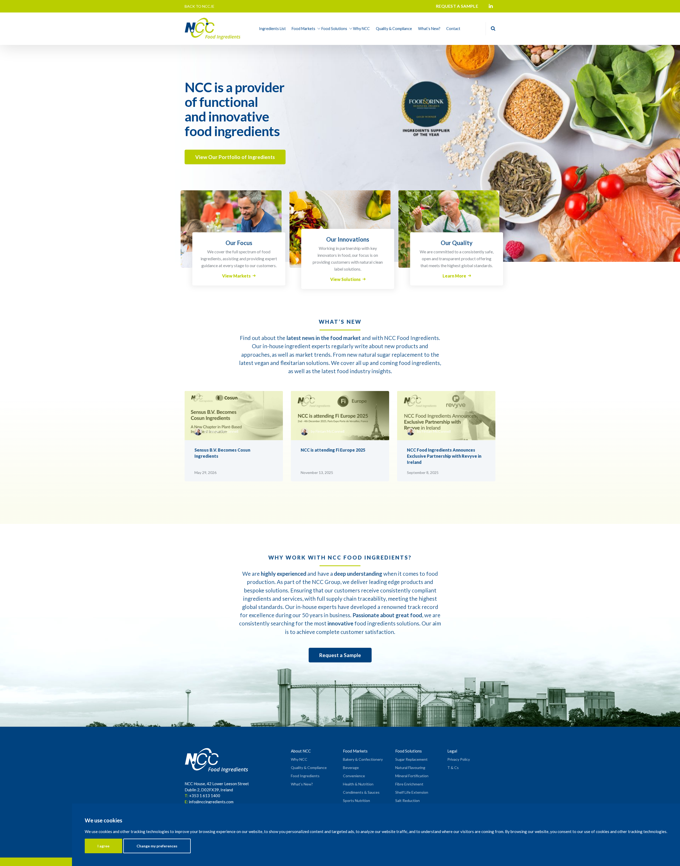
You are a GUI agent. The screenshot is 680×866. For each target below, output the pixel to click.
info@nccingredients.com (211, 801)
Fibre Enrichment (409, 784)
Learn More (454, 275)
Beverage (351, 767)
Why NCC (361, 28)
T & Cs (453, 767)
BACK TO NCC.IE (199, 6)
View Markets (236, 275)
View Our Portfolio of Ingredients (235, 157)
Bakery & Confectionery (363, 759)
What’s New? (429, 28)
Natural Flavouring (410, 767)
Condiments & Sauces (361, 792)
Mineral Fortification (411, 775)
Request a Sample (340, 655)
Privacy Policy (458, 759)
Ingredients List (272, 28)
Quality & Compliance (394, 28)
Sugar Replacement (411, 759)
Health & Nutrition (358, 784)
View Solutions (345, 279)
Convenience (354, 775)
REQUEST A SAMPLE (457, 6)
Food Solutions (334, 28)
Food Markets (303, 28)
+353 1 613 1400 (204, 795)
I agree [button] (103, 846)
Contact (453, 28)
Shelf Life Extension (411, 792)
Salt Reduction (407, 800)
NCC (318, 581)
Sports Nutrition (356, 800)
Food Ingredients (305, 775)
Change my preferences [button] (157, 846)
